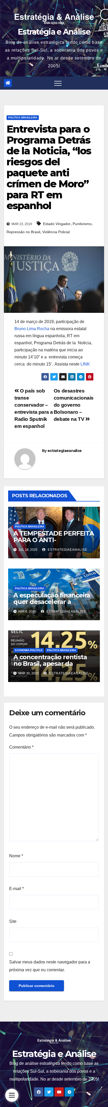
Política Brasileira (22, 117)
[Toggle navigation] (58, 83)
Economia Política (28, 650)
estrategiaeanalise (64, 450)
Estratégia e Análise (54, 32)
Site (13, 921)
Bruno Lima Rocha (31, 328)
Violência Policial (56, 232)
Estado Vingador (57, 224)
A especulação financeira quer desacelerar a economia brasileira (51, 601)
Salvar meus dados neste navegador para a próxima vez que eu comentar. (49, 966)
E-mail (16, 888)
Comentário (21, 747)
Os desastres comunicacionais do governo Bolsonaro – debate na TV (74, 405)
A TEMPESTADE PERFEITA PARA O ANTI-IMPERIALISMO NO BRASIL (54, 540)
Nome (16, 856)
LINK (85, 364)
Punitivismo (82, 224)
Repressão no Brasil (23, 232)
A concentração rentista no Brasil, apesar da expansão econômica (50, 663)
